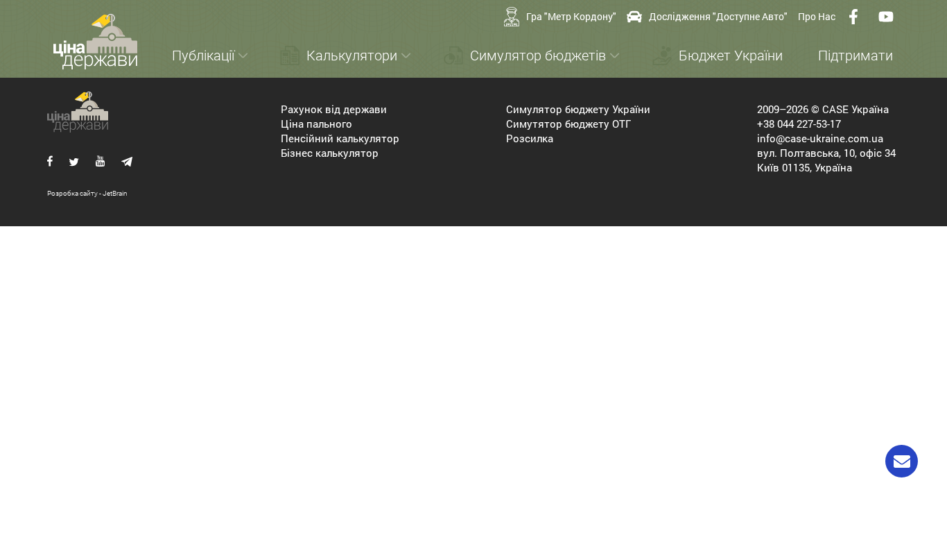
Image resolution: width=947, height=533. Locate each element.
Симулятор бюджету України (578, 109)
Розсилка (529, 138)
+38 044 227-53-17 (799, 123)
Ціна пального (316, 123)
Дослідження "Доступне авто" (718, 16)
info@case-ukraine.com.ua (820, 138)
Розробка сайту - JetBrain (87, 193)
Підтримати (855, 55)
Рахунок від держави (334, 109)
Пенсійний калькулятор (340, 138)
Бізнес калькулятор (330, 153)
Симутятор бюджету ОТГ (568, 123)
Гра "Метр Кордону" (571, 16)
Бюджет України (731, 55)
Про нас (816, 16)
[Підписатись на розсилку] (901, 461)
